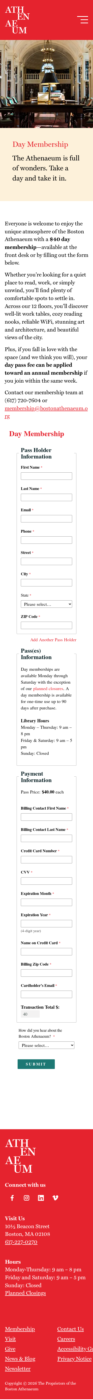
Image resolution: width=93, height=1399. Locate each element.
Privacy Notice (74, 1358)
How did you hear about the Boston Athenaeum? (40, 1033)
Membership (20, 1329)
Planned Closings (25, 1293)
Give (10, 1348)
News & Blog (20, 1358)
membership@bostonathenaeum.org (46, 412)
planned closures (48, 688)
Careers (66, 1338)
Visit (10, 1338)
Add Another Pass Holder (53, 639)
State (25, 595)
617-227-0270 (21, 1242)
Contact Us (70, 1329)
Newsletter (18, 1368)
